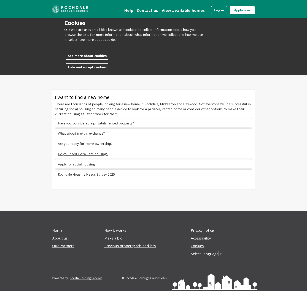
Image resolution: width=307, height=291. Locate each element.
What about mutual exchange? (81, 133)
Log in (219, 10)
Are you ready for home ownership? (85, 144)
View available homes (183, 10)
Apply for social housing (76, 164)
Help (128, 10)
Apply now (242, 10)
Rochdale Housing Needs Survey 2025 (86, 174)
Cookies (197, 245)
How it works (115, 230)
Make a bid (113, 238)
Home (57, 230)
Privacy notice (202, 230)
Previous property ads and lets (130, 245)
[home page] (71, 9)
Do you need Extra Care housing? (83, 154)
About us (60, 238)
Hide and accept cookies (87, 67)
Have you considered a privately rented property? (96, 123)
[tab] (153, 123)
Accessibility (201, 238)
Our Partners (63, 245)
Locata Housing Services (86, 278)
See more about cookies (87, 56)
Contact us (147, 10)
